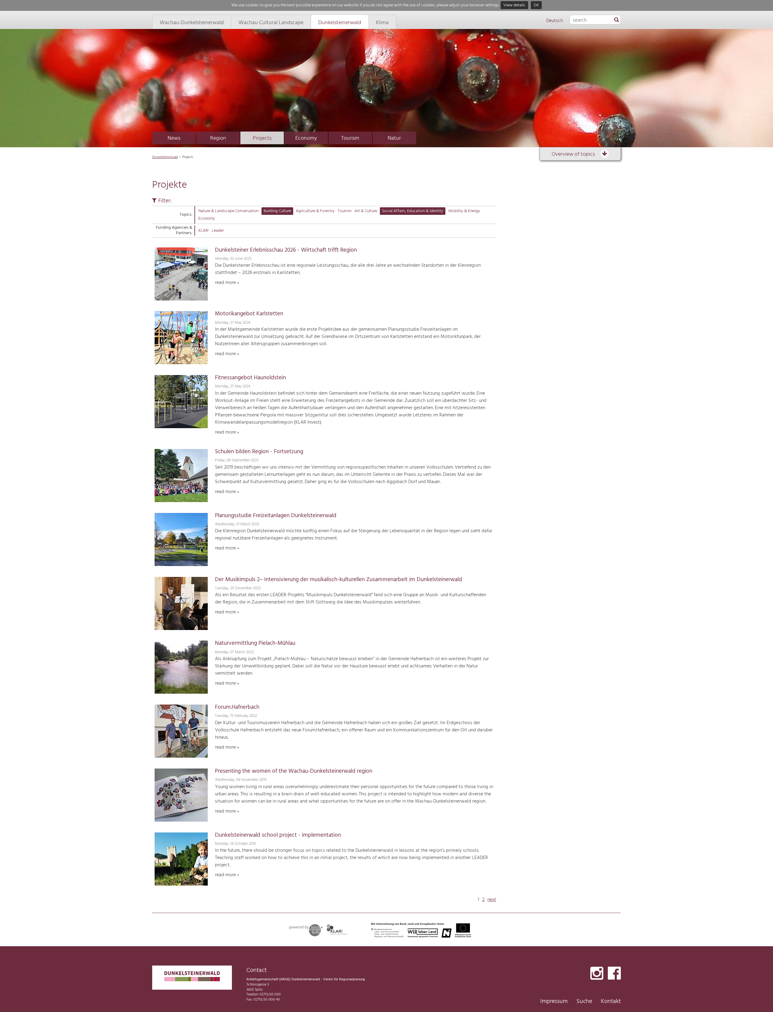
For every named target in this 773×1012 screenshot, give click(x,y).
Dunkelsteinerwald (165, 157)
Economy (306, 138)
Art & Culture (365, 211)
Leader (218, 230)
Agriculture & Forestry (315, 211)
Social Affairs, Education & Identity (412, 211)
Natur (394, 138)
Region (218, 138)
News (174, 138)
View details (514, 5)
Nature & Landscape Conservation (228, 211)
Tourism (350, 138)
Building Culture (277, 211)
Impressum (554, 1001)
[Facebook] (614, 974)
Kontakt (611, 1001)
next (491, 900)
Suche (584, 1001)
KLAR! (203, 230)
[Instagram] (596, 974)
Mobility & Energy (464, 211)
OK (536, 5)
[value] (616, 20)
